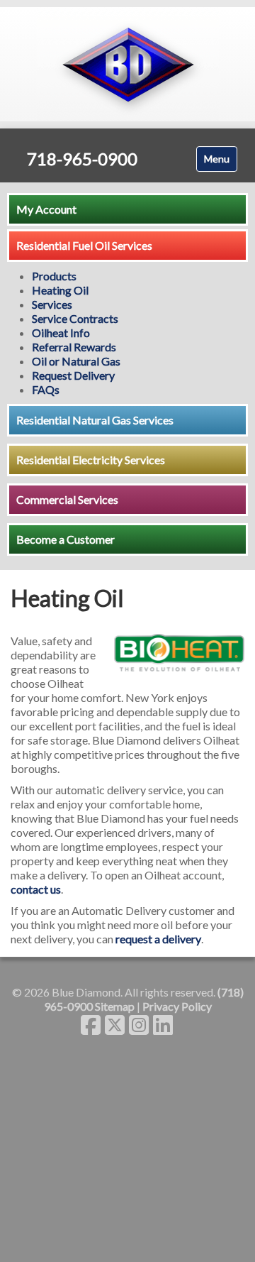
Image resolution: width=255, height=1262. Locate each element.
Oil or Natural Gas (76, 361)
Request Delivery (73, 375)
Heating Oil (60, 290)
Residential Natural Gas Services (95, 420)
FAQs (46, 389)
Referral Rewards (74, 346)
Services (52, 304)
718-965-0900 (82, 158)
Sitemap (115, 1006)
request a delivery (158, 938)
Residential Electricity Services (90, 459)
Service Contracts (75, 318)
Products (54, 275)
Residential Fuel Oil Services (84, 245)
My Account (46, 209)
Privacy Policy (177, 1006)
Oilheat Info (61, 332)
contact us (36, 889)
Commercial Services (67, 499)
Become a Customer (65, 539)
